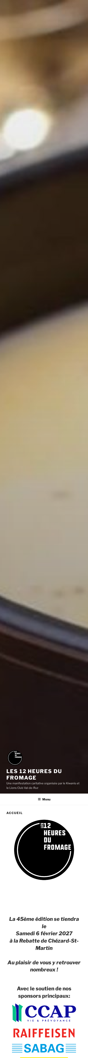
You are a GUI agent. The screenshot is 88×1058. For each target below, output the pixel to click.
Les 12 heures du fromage (34, 774)
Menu (46, 799)
